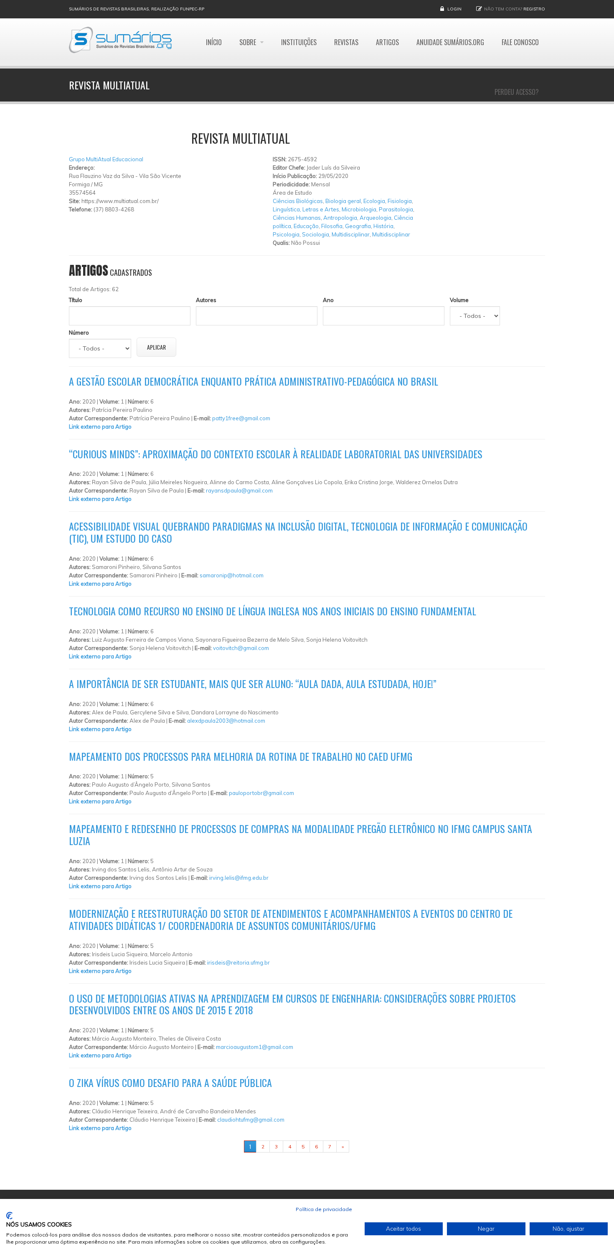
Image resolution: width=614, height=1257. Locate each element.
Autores (206, 300)
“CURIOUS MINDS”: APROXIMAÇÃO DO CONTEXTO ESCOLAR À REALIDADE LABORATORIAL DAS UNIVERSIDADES (275, 453)
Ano (328, 300)
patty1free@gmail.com (241, 418)
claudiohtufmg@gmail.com (250, 1119)
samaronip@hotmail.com (232, 575)
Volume (459, 300)
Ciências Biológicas (298, 201)
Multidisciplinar (351, 234)
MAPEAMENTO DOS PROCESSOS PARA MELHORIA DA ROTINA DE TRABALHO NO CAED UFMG (240, 756)
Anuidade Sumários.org (450, 42)
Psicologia (286, 234)
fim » (359, 1146)
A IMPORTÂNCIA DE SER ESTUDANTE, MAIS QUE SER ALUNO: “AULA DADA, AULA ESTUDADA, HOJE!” (252, 683)
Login (454, 9)
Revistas (346, 42)
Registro (534, 9)
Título (75, 300)
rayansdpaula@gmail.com (239, 490)
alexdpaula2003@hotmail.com (226, 720)
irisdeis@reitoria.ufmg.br (238, 962)
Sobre (248, 42)
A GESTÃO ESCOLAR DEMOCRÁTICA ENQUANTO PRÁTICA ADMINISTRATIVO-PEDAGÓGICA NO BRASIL (253, 381)
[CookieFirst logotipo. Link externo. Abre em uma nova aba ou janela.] (9, 1215)
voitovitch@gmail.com (241, 648)
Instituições (299, 42)
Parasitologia (396, 209)
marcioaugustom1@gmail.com (254, 1047)
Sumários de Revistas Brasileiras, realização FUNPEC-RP (136, 9)
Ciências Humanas (297, 217)
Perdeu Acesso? (517, 92)
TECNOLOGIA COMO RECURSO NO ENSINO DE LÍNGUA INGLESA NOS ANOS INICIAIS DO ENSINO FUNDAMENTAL (272, 610)
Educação (306, 226)
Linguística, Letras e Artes (306, 209)
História (383, 226)
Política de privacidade (324, 1209)
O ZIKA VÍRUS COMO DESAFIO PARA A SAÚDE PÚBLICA (170, 1082)
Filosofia (332, 226)
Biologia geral (343, 201)
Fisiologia (400, 201)
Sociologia (315, 234)
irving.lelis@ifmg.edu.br (239, 877)
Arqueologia (375, 217)
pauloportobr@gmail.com (261, 793)
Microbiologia (359, 209)
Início (214, 42)
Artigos (387, 42)
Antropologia (340, 217)
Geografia (358, 226)
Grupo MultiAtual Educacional (106, 159)
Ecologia (374, 201)
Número (79, 332)
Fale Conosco (520, 42)
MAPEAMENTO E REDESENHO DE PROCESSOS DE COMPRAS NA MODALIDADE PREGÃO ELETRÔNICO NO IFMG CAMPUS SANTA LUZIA (300, 834)
